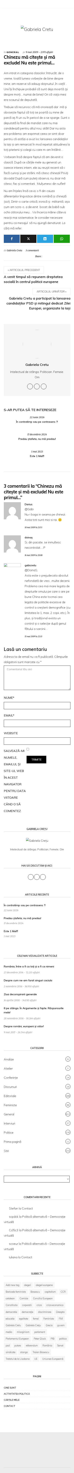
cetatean (10, 1298)
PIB (52, 1338)
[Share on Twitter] (45, 256)
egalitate (23, 1318)
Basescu (35, 1291)
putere (17, 1345)
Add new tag (12, 1285)
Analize (9, 1059)
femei (36, 1318)
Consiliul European (43, 1298)
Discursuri (10, 1087)
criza (39, 1305)
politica (63, 1338)
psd (8, 1345)
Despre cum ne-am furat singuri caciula (28, 980)
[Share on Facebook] (51, 256)
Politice (8, 1132)
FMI (61, 1318)
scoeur (13, 1244)
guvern (61, 1325)
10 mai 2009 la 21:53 (33, 527)
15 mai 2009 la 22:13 (33, 636)
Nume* (9, 698)
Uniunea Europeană (52, 1358)
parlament (39, 1331)
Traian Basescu (41, 1352)
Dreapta (60, 1311)
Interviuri (9, 1123)
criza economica (54, 1305)
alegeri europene (44, 1285)
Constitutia (11, 1305)
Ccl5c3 (13, 1230)
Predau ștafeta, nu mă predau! (37, 439)
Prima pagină (12, 1142)
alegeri (27, 1285)
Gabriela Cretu (14, 250)
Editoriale (10, 1096)
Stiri (6, 1151)
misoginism (23, 1331)
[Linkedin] (43, 386)
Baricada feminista (16, 1291)
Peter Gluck (40, 1338)
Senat (60, 1345)
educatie (10, 1318)
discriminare (44, 1311)
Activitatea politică (17, 1394)
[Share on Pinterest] (56, 256)
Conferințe (11, 1077)
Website (11, 733)
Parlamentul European (17, 1338)
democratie (11, 1311)
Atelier (8, 1068)
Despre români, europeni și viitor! (24, 1026)
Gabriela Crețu (33, 1325)
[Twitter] (10, 4)
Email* (9, 715)
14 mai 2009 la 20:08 (34, 555)
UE (35, 1358)
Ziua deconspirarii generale (20, 994)
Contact (27, 1208)
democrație (27, 1311)
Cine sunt (10, 1387)
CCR (63, 1291)
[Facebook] (6, 4)
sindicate (10, 1352)
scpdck (13, 1216)
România (47, 1345)
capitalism (50, 1291)
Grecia (49, 1325)
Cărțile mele (12, 1400)
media (9, 1331)
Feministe (10, 1105)
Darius (28, 504)
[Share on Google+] (62, 256)
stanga (24, 1352)
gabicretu (30, 565)
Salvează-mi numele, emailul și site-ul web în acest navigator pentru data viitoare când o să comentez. (15, 781)
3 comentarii (32, 250)
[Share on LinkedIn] (67, 256)
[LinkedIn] (15, 4)
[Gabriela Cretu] (37, 29)
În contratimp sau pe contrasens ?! (37, 421)
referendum (32, 1345)
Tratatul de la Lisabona (18, 1358)
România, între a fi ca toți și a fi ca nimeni (29, 966)
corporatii (27, 1305)
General (12, 52)
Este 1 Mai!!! (37, 456)
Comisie (24, 1298)
